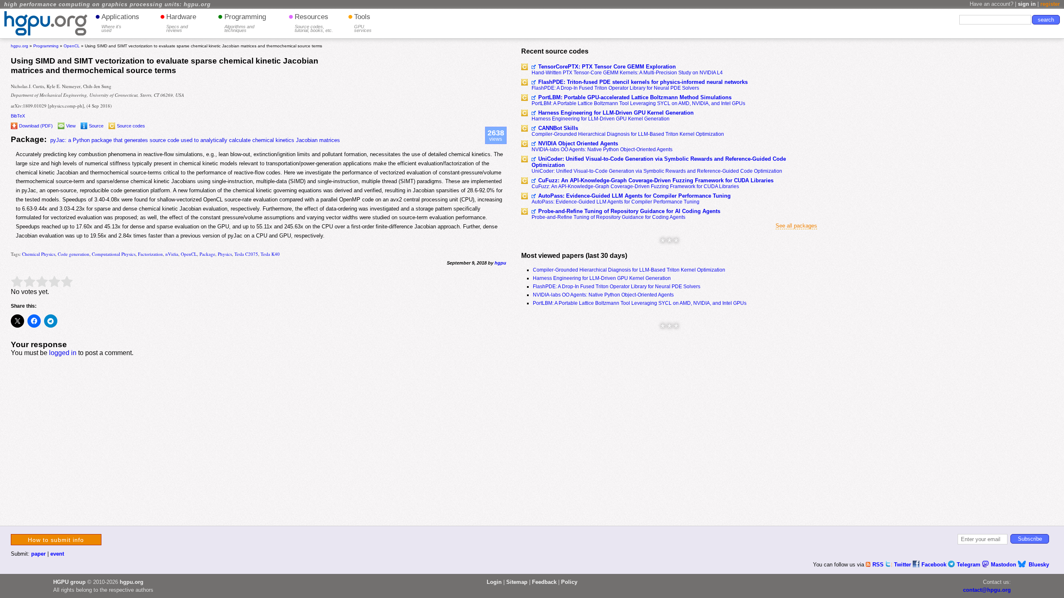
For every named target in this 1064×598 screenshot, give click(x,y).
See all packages (796, 226)
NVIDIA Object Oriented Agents (578, 143)
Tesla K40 (270, 254)
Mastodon (1004, 564)
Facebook (934, 564)
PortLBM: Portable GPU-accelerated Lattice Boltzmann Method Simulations (635, 97)
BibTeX (18, 115)
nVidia (171, 254)
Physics (225, 254)
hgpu (500, 262)
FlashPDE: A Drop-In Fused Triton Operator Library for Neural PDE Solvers (615, 88)
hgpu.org (19, 46)
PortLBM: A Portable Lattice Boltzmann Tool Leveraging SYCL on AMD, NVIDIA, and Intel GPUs (638, 103)
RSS (878, 564)
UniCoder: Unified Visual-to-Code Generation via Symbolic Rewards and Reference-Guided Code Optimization (659, 162)
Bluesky (1039, 564)
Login (494, 582)
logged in (62, 352)
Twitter (903, 564)
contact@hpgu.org (987, 590)
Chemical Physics (38, 254)
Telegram (969, 564)
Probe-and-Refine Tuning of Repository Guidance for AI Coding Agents (629, 211)
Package (207, 254)
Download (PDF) (36, 125)
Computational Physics (113, 254)
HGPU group (69, 582)
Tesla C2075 (246, 254)
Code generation (73, 254)
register (1050, 4)
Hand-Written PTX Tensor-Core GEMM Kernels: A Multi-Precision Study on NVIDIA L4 (627, 73)
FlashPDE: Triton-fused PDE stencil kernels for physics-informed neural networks (643, 82)
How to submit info (56, 540)
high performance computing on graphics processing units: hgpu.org (107, 4)
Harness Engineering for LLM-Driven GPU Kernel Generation (616, 113)
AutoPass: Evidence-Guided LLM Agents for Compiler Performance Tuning (634, 196)
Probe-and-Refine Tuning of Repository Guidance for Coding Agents (608, 217)
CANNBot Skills (558, 128)
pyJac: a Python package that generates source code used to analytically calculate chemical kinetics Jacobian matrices (195, 140)
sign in (1027, 4)
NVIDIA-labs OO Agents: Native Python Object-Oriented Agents (602, 149)
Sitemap (516, 582)
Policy (569, 582)
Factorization (150, 254)
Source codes (131, 125)
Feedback (544, 582)
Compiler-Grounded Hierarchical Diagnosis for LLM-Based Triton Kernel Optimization (628, 134)
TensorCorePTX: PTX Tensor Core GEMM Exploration (607, 67)
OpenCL (189, 254)
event (57, 554)
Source (96, 125)
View (71, 125)
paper (38, 554)
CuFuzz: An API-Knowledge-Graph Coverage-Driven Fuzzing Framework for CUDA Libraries (655, 180)
